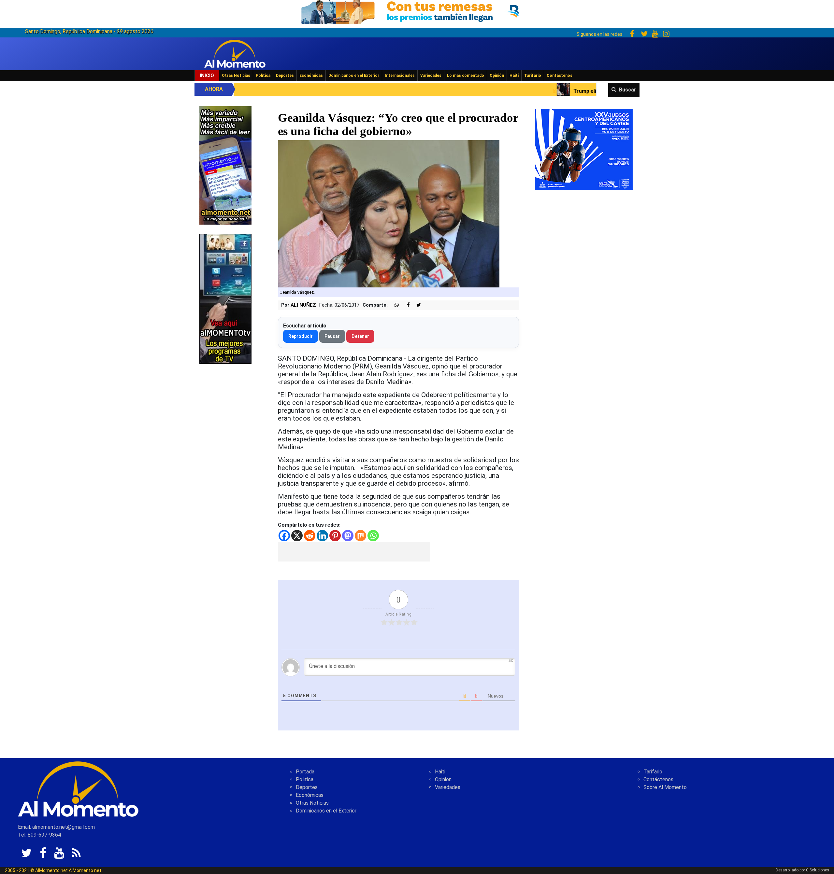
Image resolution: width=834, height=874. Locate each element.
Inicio (207, 75)
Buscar (627, 90)
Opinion (443, 779)
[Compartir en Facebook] (405, 305)
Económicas (311, 75)
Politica (304, 779)
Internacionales (400, 75)
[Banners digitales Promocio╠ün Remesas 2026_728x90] (417, 11)
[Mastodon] (347, 535)
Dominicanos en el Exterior (353, 75)
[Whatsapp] (373, 535)
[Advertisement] (354, 552)
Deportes (285, 75)
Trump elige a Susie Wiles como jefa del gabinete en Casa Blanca (566, 91)
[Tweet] (416, 305)
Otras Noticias (236, 75)
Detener (360, 336)
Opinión (497, 75)
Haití (514, 75)
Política (263, 75)
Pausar (332, 336)
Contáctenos (559, 75)
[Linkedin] (322, 535)
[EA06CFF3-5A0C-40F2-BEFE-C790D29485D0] (225, 298)
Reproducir (300, 336)
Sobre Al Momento (665, 787)
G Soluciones (817, 870)
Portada (305, 772)
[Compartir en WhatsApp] (394, 305)
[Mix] (360, 535)
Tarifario (532, 75)
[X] (297, 535)
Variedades (430, 75)
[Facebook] (284, 535)
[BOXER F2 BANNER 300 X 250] (584, 149)
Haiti (440, 772)
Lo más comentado (465, 75)
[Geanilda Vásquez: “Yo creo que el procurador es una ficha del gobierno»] (388, 214)
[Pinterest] (335, 535)
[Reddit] (309, 535)
